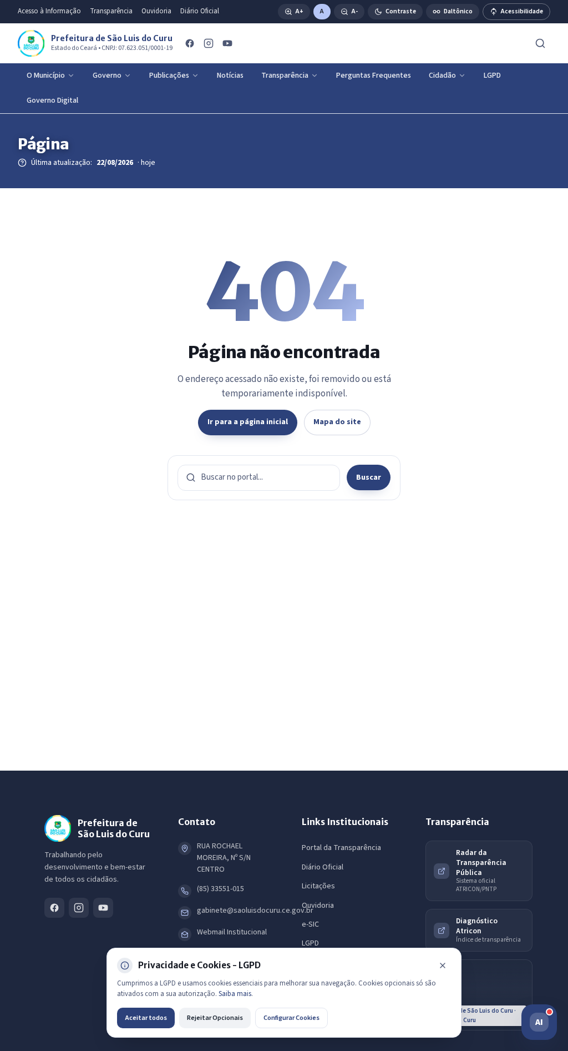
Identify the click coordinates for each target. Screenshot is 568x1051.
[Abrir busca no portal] (540, 43)
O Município (46, 75)
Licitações (318, 886)
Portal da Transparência (341, 847)
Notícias (230, 75)
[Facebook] (189, 43)
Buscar (368, 477)
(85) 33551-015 (220, 888)
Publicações (169, 75)
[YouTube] (227, 43)
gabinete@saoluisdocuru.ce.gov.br (255, 910)
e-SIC (310, 924)
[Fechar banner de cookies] (442, 965)
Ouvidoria (156, 11)
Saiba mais (235, 994)
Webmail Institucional (232, 932)
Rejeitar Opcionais (215, 1018)
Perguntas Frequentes (373, 75)
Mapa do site (337, 422)
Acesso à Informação (49, 11)
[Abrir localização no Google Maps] (479, 995)
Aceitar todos (146, 1018)
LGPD (492, 75)
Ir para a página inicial (247, 422)
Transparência (111, 11)
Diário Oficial (199, 11)
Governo (107, 75)
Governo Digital (52, 100)
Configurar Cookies (291, 1018)
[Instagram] (208, 43)
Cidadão (442, 75)
